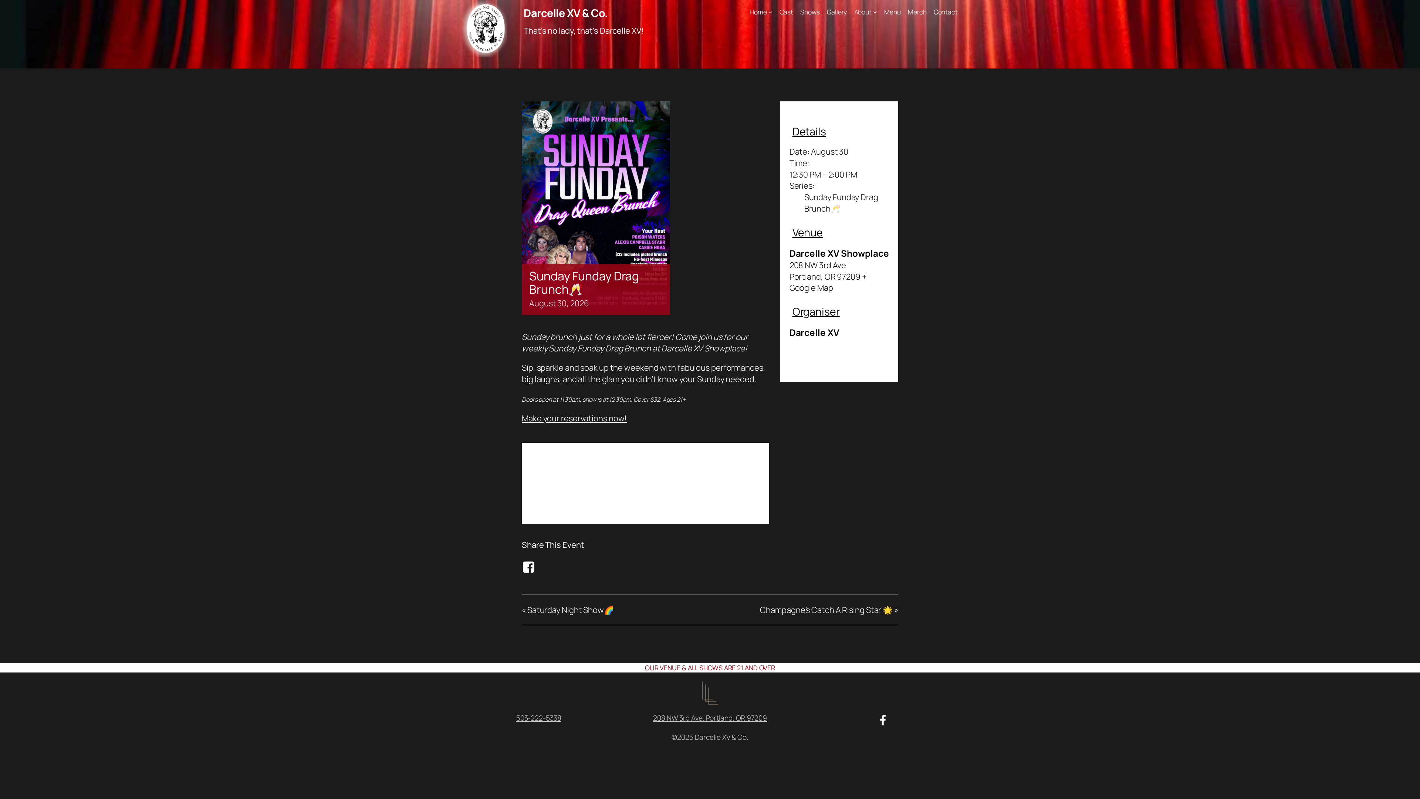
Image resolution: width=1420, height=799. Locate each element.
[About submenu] (875, 12)
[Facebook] (530, 567)
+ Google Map (828, 282)
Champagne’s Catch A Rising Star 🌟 (829, 610)
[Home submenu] (770, 12)
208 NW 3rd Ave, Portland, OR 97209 (710, 718)
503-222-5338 (538, 718)
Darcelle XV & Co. (566, 13)
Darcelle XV (814, 332)
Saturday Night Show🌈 (568, 610)
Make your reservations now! (574, 418)
